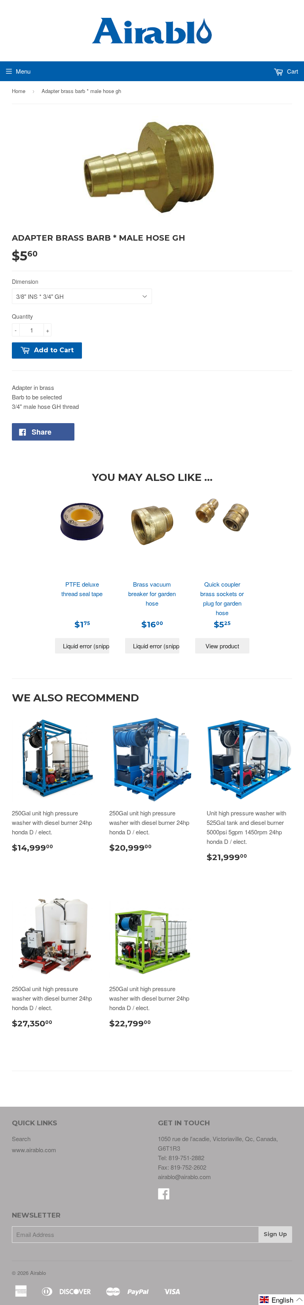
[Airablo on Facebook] (164, 1196)
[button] (281, 1299)
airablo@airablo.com (184, 1176)
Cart (291, 71)
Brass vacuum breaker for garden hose (152, 593)
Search (21, 1138)
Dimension (25, 281)
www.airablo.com (34, 1149)
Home (18, 91)
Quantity (22, 316)
